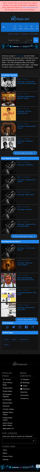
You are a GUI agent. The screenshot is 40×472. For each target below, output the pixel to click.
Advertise (23, 392)
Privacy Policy (8, 456)
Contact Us (24, 398)
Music (14, 339)
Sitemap (5, 459)
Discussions (24, 339)
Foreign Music (7, 388)
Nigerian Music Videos (8, 413)
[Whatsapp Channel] (7, 327)
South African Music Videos (7, 424)
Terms (5, 450)
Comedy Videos (8, 409)
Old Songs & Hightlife (7, 395)
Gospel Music (7, 391)
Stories (6, 339)
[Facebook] (26, 327)
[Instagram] (20, 327)
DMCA (5, 453)
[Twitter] (13, 327)
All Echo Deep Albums (25, 319)
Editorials (6, 406)
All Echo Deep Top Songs (24, 153)
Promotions (24, 395)
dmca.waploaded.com (30, 7)
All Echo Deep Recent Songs (23, 236)
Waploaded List (8, 428)
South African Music (7, 384)
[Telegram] (32, 327)
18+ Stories (7, 379)
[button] (4, 27)
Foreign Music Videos (7, 419)
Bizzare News (7, 403)
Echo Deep (20, 56)
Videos (6, 345)
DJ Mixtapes (7, 400)
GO (36, 40)
